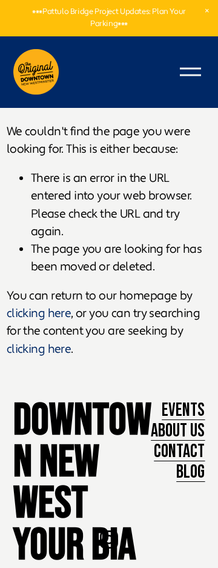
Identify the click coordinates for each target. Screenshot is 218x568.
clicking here (39, 313)
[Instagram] (109, 539)
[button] (207, 11)
